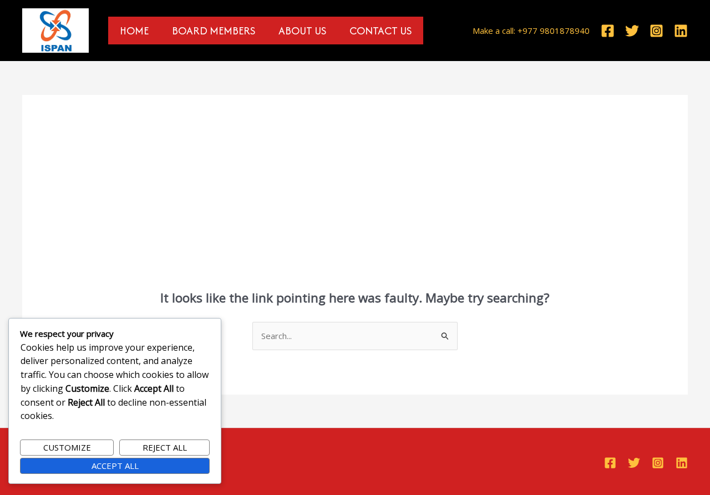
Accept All (115, 465)
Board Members (213, 30)
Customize (67, 447)
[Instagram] (656, 31)
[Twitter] (632, 31)
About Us (302, 30)
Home (134, 30)
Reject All (165, 447)
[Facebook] (608, 31)
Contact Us (380, 30)
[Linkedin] (681, 31)
